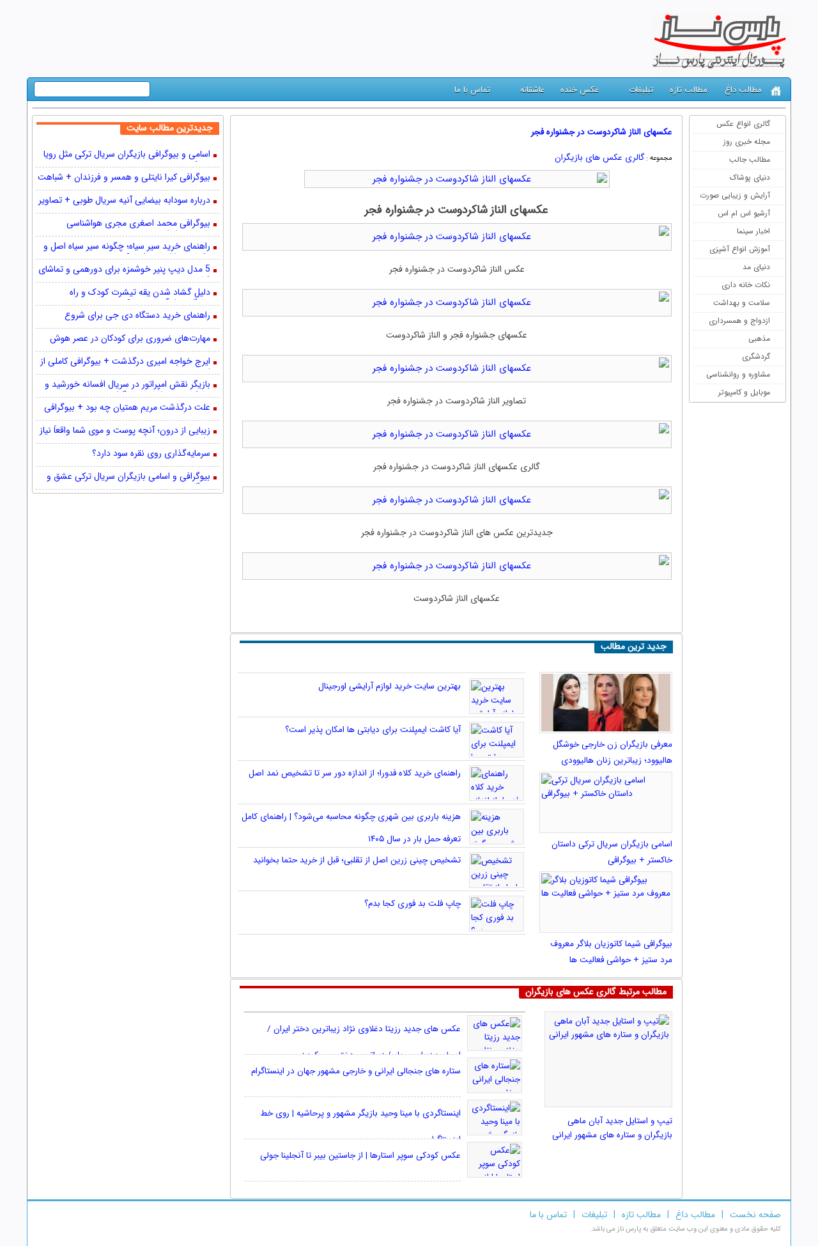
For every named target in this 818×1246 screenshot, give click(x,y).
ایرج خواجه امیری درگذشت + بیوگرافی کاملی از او (125, 362)
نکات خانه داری (746, 285)
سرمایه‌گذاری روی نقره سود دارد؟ (151, 454)
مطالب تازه (688, 90)
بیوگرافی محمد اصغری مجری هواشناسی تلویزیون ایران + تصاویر (138, 224)
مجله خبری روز (746, 142)
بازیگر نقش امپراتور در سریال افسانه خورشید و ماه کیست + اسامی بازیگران (127, 385)
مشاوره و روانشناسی (738, 374)
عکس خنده (579, 90)
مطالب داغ (743, 90)
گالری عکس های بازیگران (599, 157)
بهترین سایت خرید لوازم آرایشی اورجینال (389, 686)
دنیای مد (756, 267)
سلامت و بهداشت (741, 303)
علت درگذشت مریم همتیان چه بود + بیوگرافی (127, 408)
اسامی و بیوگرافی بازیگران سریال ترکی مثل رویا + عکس (126, 155)
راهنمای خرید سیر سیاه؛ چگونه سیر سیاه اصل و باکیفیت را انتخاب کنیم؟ (126, 247)
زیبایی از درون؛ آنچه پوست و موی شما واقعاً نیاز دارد (125, 431)
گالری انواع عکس (743, 124)
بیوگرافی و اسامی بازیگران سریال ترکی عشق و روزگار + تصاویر (128, 477)
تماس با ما (472, 90)
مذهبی (759, 338)
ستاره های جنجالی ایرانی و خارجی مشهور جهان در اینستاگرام (356, 1071)
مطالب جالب (749, 159)
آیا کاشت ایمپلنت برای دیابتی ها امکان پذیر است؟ (373, 729)
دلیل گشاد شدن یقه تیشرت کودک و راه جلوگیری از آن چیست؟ (140, 293)
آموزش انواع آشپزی (739, 249)
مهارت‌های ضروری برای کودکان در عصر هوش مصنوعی (130, 339)
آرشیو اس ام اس (744, 213)
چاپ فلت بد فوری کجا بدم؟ (412, 903)
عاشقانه (532, 90)
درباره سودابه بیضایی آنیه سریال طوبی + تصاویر (124, 201)
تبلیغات (641, 90)
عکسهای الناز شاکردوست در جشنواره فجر (601, 132)
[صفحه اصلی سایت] (776, 91)
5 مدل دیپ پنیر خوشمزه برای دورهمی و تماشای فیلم (124, 270)
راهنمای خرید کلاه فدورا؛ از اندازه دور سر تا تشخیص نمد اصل (355, 773)
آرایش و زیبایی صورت (735, 195)
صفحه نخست (755, 1215)
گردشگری (756, 356)
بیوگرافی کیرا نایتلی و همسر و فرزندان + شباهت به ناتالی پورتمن (124, 178)
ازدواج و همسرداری (739, 321)
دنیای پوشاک (750, 177)
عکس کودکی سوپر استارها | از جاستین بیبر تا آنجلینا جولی (360, 1155)
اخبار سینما (753, 231)
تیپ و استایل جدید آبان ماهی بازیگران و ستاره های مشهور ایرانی (612, 1128)
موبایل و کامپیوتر (744, 392)
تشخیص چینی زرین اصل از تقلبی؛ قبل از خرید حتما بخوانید (357, 860)
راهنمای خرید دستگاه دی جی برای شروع (137, 316)
